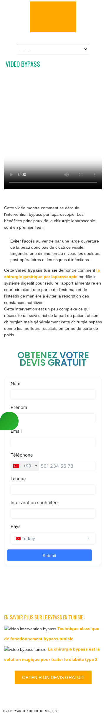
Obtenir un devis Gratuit (53, 677)
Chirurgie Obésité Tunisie (53, 16)
